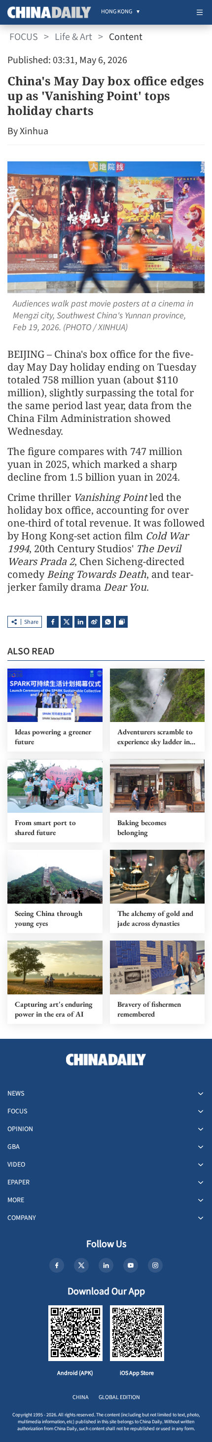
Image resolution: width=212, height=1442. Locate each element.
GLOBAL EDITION (119, 1397)
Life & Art (73, 37)
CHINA (80, 1397)
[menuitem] (116, 12)
